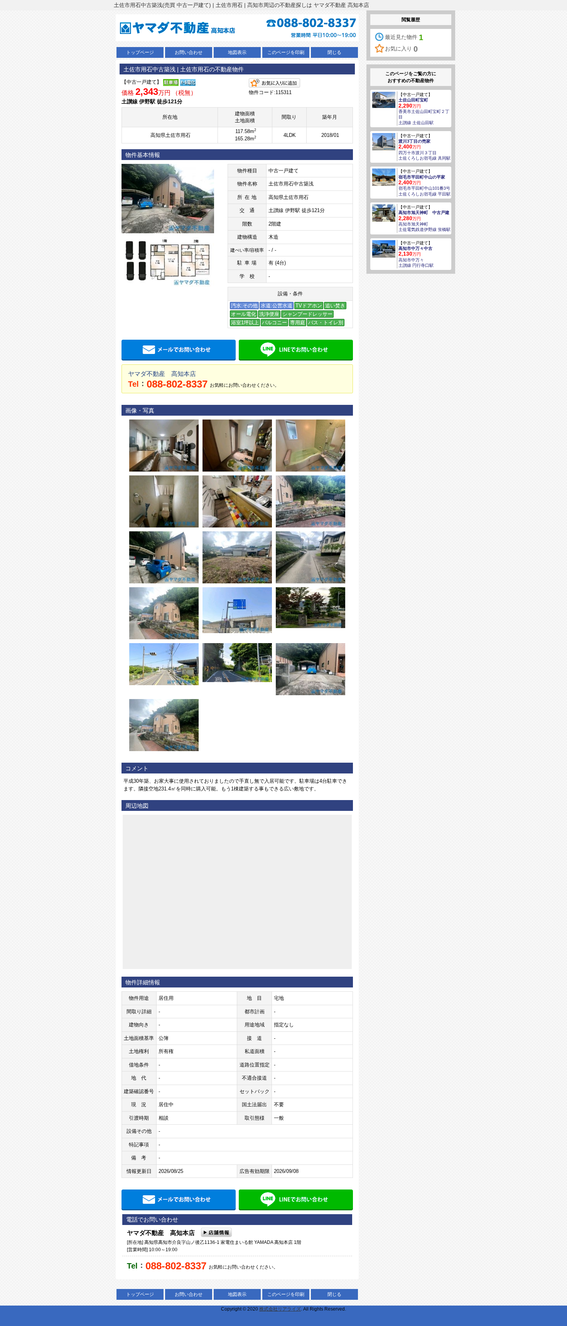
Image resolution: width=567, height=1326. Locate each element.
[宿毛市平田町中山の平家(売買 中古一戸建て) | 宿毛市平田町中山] (383, 177)
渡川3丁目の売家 (414, 141)
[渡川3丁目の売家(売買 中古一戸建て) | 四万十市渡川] (383, 141)
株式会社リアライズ (280, 1309)
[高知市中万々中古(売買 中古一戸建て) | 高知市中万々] (383, 248)
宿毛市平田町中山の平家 (421, 177)
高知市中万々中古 (415, 248)
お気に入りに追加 (274, 83)
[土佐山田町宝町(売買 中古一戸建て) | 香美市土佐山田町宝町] (383, 99)
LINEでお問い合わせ (296, 350)
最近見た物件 (404, 37)
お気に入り (401, 49)
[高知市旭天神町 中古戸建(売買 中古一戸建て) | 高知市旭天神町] (383, 212)
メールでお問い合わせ (179, 350)
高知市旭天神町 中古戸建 (423, 212)
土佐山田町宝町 (413, 100)
